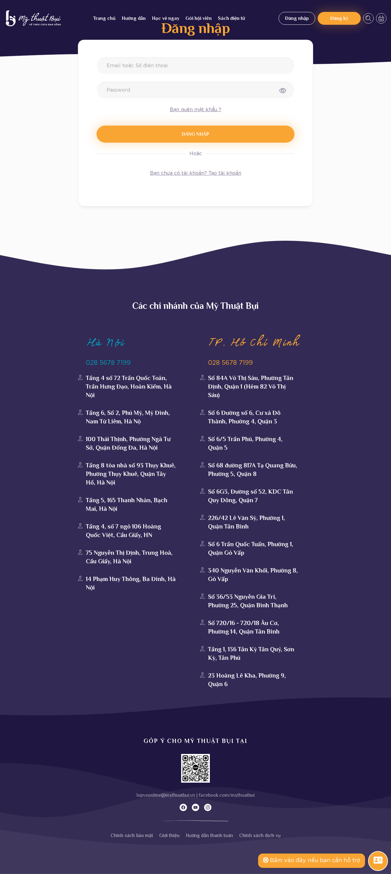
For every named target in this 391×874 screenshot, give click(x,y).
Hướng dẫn (134, 18)
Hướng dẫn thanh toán (209, 835)
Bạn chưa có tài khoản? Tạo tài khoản (195, 173)
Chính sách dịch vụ (260, 835)
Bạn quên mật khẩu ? (195, 109)
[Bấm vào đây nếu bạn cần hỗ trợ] (378, 861)
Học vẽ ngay (165, 18)
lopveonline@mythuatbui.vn (166, 795)
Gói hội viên (198, 18)
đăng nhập (195, 134)
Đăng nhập (297, 18)
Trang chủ (104, 18)
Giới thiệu (169, 835)
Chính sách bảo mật (132, 835)
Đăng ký (339, 18)
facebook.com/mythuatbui (227, 795)
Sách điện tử (231, 18)
